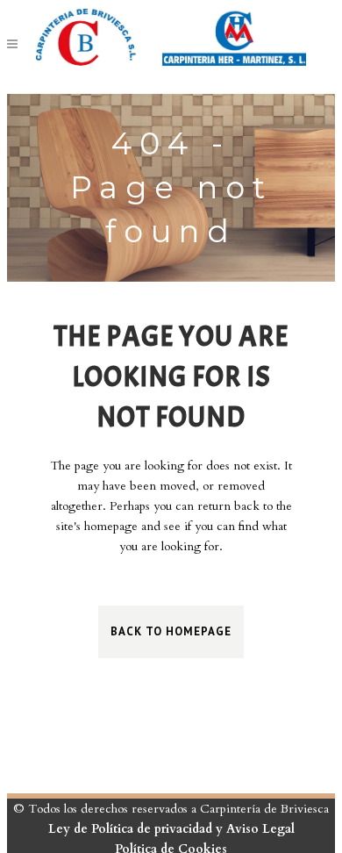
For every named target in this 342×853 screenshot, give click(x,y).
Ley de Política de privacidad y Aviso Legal (171, 829)
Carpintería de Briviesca (264, 808)
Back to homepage (171, 631)
